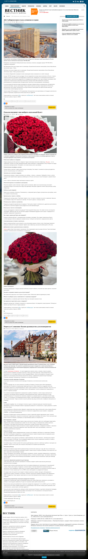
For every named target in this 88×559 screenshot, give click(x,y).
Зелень (5, 229)
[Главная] (4, 16)
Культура (55, 6)
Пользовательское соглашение (38, 527)
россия (6, 315)
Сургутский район (43, 9)
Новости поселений (15, 6)
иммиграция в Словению (13, 371)
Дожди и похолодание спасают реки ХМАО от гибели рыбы (72, 20)
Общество (24, 6)
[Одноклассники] (6, 103)
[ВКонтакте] (4, 103)
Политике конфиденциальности (40, 554)
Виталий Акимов (20, 22)
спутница (20, 315)
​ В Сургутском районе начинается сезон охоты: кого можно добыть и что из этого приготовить (73, 25)
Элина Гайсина (20, 114)
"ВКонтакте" (30, 95)
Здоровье (45, 6)
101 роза (48, 161)
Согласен (44, 557)
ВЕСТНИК (15, 11)
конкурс (14, 101)
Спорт (50, 6)
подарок (26, 315)
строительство (21, 101)
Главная (7, 6)
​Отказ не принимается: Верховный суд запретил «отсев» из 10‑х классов (71, 34)
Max (78, 1)
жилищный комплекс (30, 101)
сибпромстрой (8, 101)
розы (10, 315)
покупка (15, 315)
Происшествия (31, 6)
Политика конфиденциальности (53, 527)
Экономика (38, 6)
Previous (82, 9)
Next (83, 9)
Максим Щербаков (20, 328)
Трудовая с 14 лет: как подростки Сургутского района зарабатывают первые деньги (57, 11)
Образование (62, 6)
